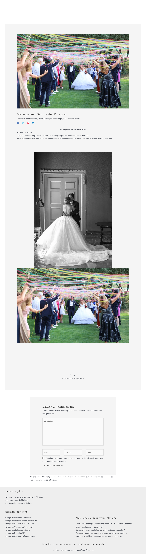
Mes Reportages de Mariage (50, 118)
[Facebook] (18, 123)
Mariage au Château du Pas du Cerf (19, 524)
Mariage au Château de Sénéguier (19, 527)
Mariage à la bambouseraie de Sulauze (21, 520)
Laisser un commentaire (27, 118)
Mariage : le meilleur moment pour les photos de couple (99, 536)
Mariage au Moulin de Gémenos (18, 517)
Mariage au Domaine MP (15, 533)
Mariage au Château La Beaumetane (20, 536)
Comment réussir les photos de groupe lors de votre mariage (101, 533)
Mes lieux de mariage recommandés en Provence (73, 550)
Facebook (68, 378)
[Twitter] (23, 123)
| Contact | (73, 375)
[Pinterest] (28, 123)
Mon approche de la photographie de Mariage (24, 497)
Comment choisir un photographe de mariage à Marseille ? (100, 530)
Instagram (78, 378)
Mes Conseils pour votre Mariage (18, 503)
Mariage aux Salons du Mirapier (18, 530)
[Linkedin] (33, 123)
